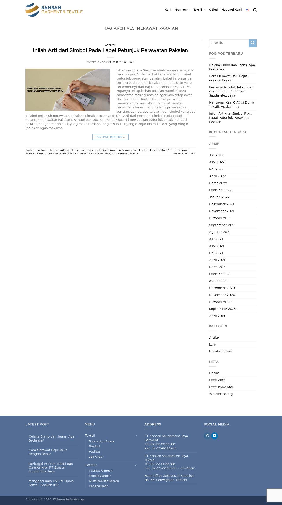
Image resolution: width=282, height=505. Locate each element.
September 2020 (222, 309)
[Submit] (253, 43)
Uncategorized (221, 351)
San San (129, 62)
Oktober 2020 (220, 302)
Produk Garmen (100, 476)
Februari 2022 (220, 190)
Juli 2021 (216, 239)
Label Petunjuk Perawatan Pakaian (155, 150)
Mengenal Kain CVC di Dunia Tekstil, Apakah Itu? (231, 104)
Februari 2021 (220, 274)
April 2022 (217, 176)
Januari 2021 (219, 281)
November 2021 (221, 211)
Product (94, 446)
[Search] (255, 10)
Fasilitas (94, 451)
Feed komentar (221, 387)
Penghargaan (98, 486)
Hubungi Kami (232, 9)
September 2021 (222, 225)
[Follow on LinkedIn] (214, 435)
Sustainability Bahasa (104, 481)
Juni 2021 (216, 246)
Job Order (96, 456)
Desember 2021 (221, 204)
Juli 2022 (216, 155)
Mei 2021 (216, 253)
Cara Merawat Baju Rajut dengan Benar (228, 78)
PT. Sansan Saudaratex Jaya (92, 153)
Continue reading (110, 137)
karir (212, 344)
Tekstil (197, 9)
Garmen (181, 9)
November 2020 (222, 295)
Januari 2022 (219, 197)
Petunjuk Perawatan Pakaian (55, 153)
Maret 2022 (218, 183)
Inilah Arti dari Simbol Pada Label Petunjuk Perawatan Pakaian (110, 50)
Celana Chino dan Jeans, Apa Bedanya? (232, 67)
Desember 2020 (222, 288)
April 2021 (217, 260)
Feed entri (217, 380)
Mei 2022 (216, 169)
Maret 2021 (217, 267)
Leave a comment (184, 153)
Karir (168, 9)
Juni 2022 (217, 162)
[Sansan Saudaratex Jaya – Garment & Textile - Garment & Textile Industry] (60, 10)
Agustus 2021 (219, 232)
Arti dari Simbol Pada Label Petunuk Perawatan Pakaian (96, 150)
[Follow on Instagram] (207, 435)
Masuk (214, 373)
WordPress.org (221, 394)
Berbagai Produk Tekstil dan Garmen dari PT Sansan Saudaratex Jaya (231, 91)
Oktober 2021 (219, 218)
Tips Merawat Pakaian (125, 153)
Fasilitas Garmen (100, 471)
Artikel (213, 9)
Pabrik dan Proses (102, 441)
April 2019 (217, 316)
